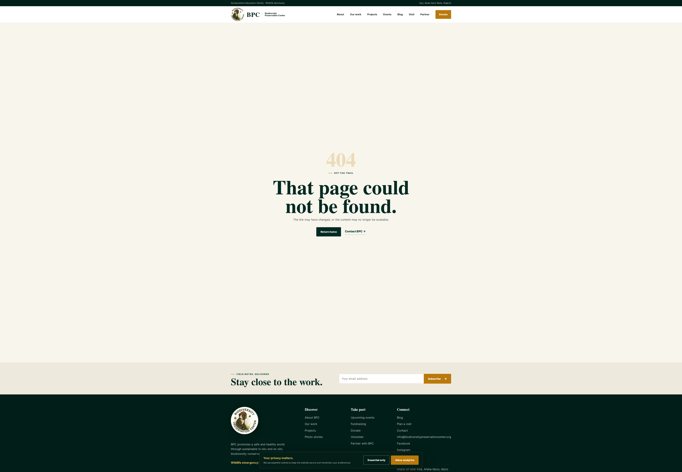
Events (387, 14)
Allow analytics (404, 460)
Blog (400, 14)
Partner (424, 14)
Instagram (403, 450)
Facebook (403, 443)
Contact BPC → (355, 231)
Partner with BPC (362, 443)
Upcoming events (362, 417)
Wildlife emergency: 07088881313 (255, 462)
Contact (402, 430)
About (340, 14)
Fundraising (358, 424)
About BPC (312, 417)
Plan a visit (404, 424)
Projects (372, 14)
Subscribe (437, 378)
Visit (411, 14)
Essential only (376, 460)
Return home (329, 231)
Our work (355, 14)
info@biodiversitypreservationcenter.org (424, 437)
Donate (443, 14)
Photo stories (314, 437)
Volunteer (357, 437)
